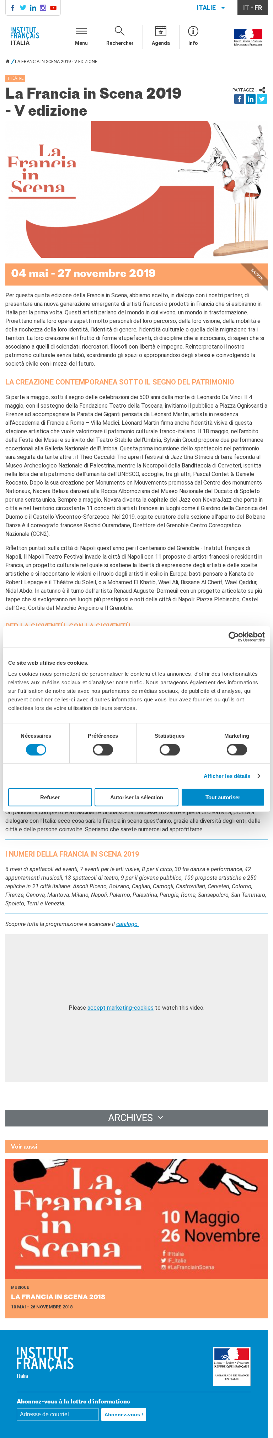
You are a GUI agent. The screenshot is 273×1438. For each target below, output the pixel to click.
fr (258, 7)
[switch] (103, 749)
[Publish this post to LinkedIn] (251, 99)
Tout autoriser (222, 797)
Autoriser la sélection (136, 797)
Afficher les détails (227, 776)
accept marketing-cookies (120, 1007)
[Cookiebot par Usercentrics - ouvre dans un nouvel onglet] (234, 636)
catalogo (127, 924)
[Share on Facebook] (239, 99)
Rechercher (120, 43)
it (246, 7)
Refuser (50, 797)
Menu (81, 43)
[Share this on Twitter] (262, 99)
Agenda (161, 43)
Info (193, 43)
